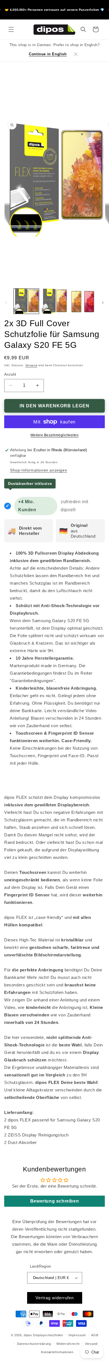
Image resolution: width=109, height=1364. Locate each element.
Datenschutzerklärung (34, 1343)
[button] (11, 29)
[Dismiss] (75, 54)
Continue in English (48, 54)
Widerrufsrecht (67, 1343)
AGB (94, 1335)
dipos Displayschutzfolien (43, 1335)
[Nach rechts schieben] (103, 302)
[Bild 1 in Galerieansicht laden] (26, 301)
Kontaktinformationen (57, 1352)
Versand (31, 365)
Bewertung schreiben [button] (54, 1201)
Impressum (77, 1335)
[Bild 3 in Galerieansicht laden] (82, 301)
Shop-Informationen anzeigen (38, 470)
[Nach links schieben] (6, 302)
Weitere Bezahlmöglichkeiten (54, 435)
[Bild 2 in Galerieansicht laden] (54, 301)
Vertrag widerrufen (54, 1297)
